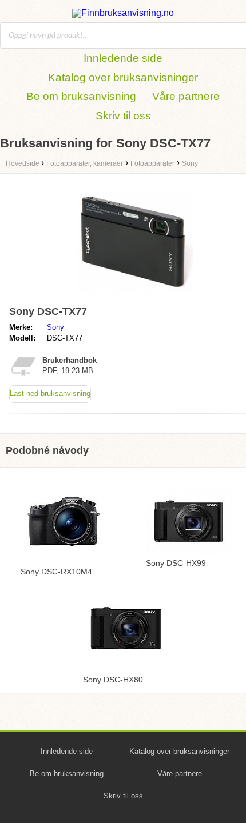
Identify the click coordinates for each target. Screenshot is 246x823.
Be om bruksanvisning (81, 96)
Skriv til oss (123, 116)
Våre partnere (186, 96)
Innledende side (123, 58)
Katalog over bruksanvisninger (123, 77)
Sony (55, 327)
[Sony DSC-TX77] (134, 296)
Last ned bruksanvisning (50, 393)
